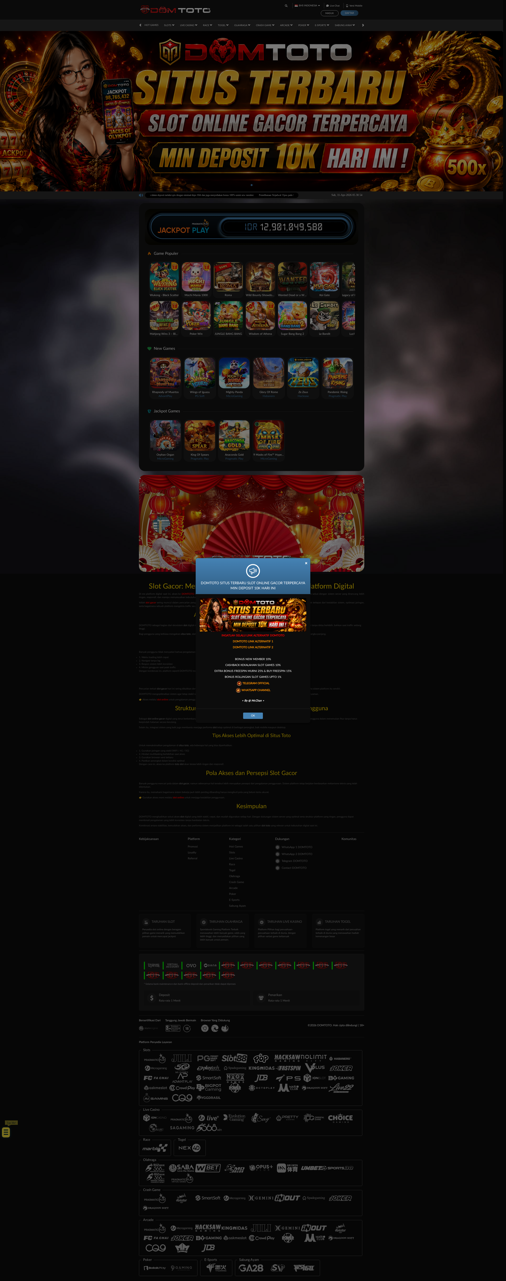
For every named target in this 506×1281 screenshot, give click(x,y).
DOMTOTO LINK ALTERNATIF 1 (253, 641)
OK (253, 715)
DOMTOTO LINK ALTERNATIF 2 (253, 647)
